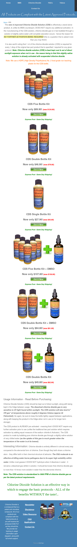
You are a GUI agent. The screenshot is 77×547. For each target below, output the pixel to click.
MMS (19, 3)
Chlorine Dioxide (34, 3)
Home (8, 3)
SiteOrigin (41, 543)
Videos (62, 3)
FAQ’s (50, 3)
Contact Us (35, 8)
